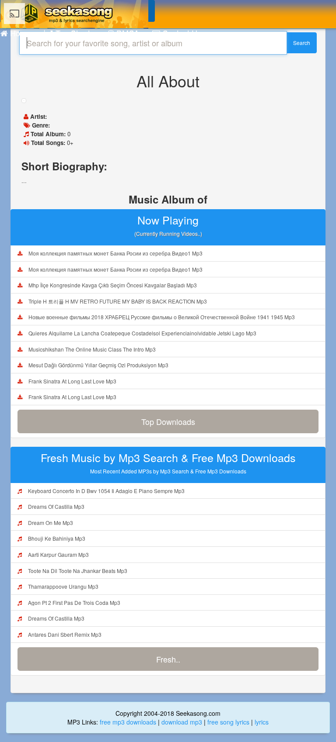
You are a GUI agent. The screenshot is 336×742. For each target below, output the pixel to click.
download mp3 (181, 722)
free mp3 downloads (128, 722)
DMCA (126, 32)
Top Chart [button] (71, 32)
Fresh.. (168, 659)
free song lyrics (228, 722)
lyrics (262, 722)
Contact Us (180, 32)
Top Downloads (168, 421)
